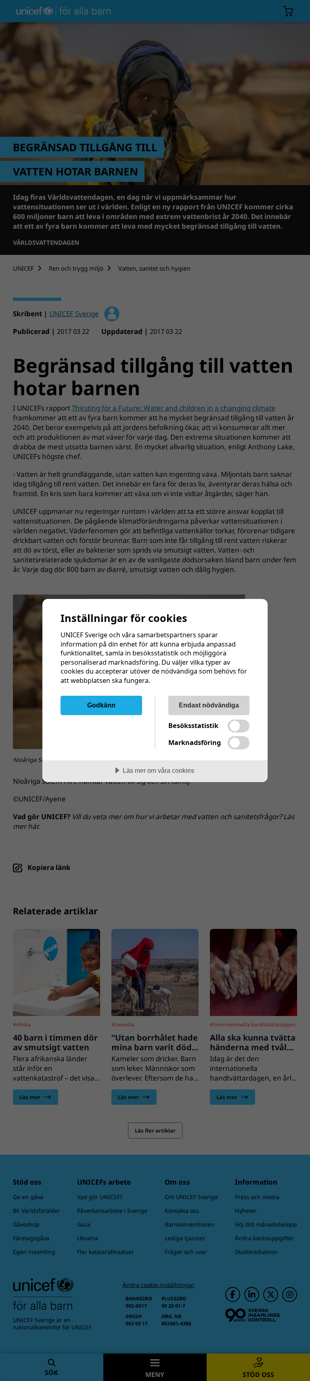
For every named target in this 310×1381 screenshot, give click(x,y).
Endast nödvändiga (209, 705)
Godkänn (101, 705)
